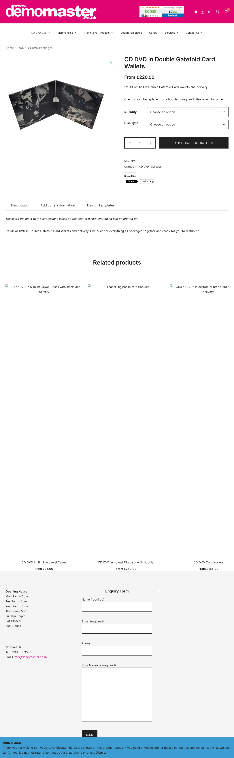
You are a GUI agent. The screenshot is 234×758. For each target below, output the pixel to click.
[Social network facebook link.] (196, 12)
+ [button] (150, 143)
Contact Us (192, 32)
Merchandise (65, 32)
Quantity (130, 112)
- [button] (129, 143)
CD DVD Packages (39, 48)
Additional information (58, 205)
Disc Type (131, 123)
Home (9, 48)
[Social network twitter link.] (209, 12)
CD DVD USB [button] (39, 32)
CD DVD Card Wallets (208, 562)
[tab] (19, 205)
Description (20, 205)
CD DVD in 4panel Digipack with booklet (126, 562)
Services (170, 32)
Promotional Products (97, 32)
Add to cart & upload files (194, 143)
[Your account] (217, 11)
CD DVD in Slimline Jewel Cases (44, 562)
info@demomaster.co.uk (30, 657)
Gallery (153, 32)
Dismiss (101, 752)
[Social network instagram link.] (202, 12)
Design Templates (131, 32)
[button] (111, 62)
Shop (20, 48)
